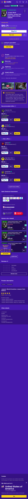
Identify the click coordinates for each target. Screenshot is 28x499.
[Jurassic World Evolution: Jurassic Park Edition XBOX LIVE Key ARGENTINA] (14, 225)
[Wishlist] (20, 2)
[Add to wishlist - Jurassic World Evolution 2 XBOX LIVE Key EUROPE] (24, 243)
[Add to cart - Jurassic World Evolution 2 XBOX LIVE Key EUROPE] (24, 250)
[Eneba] (7, 2)
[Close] (26, 482)
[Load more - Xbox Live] (2, 62)
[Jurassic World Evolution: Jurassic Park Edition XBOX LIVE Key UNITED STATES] (14, 236)
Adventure (9, 284)
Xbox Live (16, 62)
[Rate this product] (6, 293)
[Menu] (2, 2)
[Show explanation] (14, 126)
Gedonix (7, 142)
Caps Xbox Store (9, 158)
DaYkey (7, 125)
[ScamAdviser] (8, 207)
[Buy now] (14, 31)
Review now (14, 273)
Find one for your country (10, 58)
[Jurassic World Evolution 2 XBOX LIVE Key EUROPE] (14, 247)
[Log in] (26, 2)
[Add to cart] (25, 35)
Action (3, 284)
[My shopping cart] (23, 2)
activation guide (11, 63)
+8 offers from (14, 39)
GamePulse (7, 171)
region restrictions (11, 57)
